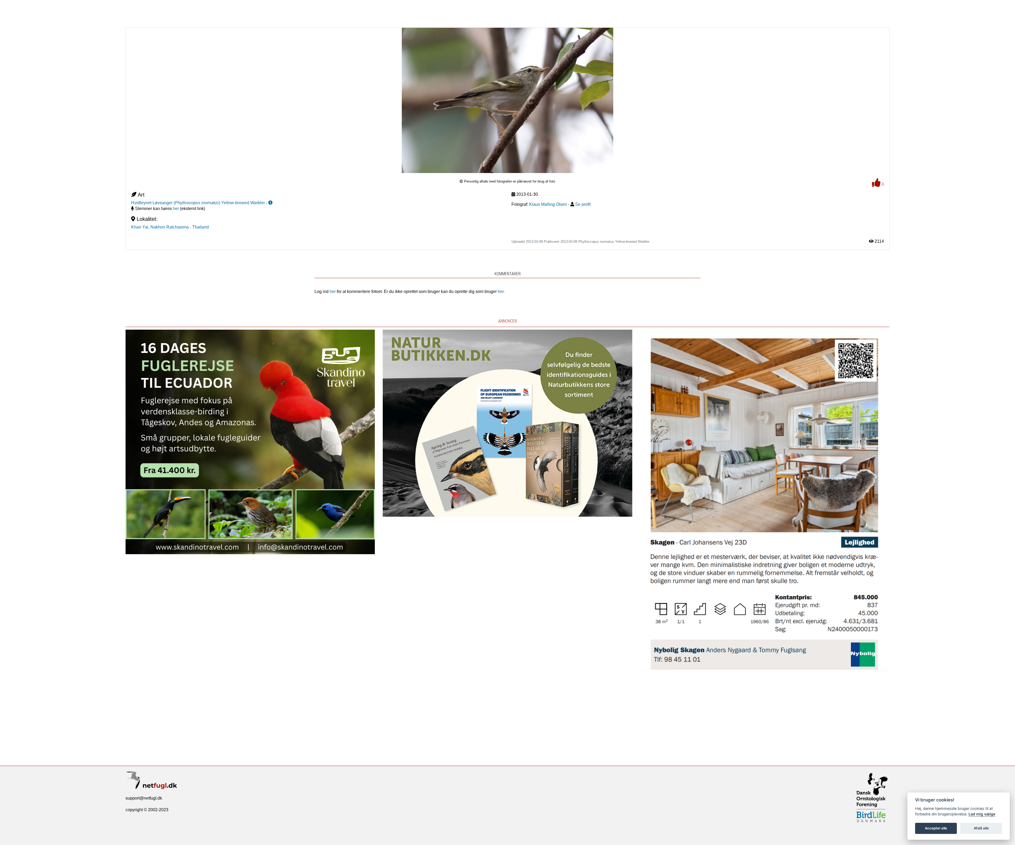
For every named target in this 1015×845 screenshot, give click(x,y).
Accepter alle (936, 828)
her (176, 208)
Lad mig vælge (981, 814)
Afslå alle (981, 828)
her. (501, 291)
